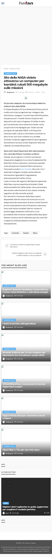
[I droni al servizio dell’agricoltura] (26, 316)
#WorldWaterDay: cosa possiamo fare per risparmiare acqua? (24, 385)
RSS (23, 543)
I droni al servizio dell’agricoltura (19, 323)
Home (6, 69)
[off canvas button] (2, 3)
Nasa (43, 92)
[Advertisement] (26, 34)
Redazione (10, 92)
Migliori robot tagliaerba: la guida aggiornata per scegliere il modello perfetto (25, 508)
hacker (37, 92)
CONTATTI (19, 543)
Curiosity (30, 92)
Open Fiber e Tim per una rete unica (21, 450)
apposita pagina (38, 551)
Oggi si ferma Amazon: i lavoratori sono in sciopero (24, 416)
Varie (6, 503)
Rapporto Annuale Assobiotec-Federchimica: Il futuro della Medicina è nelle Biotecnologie (25, 290)
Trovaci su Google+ (30, 543)
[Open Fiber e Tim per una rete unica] (26, 442)
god (7, 513)
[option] (26, 497)
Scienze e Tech (10, 73)
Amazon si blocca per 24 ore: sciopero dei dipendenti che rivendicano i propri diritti (24, 353)
